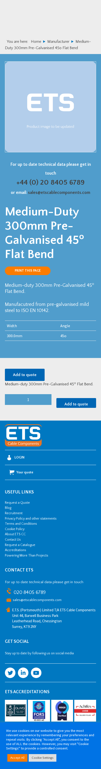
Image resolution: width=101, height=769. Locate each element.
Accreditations (15, 550)
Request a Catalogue (20, 545)
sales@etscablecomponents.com (59, 192)
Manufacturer (58, 41)
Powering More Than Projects (26, 555)
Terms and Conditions (21, 524)
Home (36, 41)
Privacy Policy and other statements (31, 519)
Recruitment (14, 513)
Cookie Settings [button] (42, 757)
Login (19, 457)
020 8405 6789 (29, 592)
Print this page (28, 271)
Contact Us (13, 540)
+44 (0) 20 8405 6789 (50, 182)
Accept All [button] (17, 757)
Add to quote (25, 375)
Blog (8, 508)
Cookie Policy (15, 529)
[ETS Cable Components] (23, 445)
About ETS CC (15, 534)
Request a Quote (17, 503)
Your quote (24, 472)
